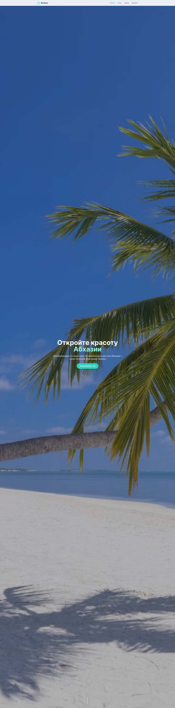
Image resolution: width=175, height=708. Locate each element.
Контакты (135, 3)
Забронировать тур (87, 366)
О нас (119, 3)
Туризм (126, 3)
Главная (112, 3)
